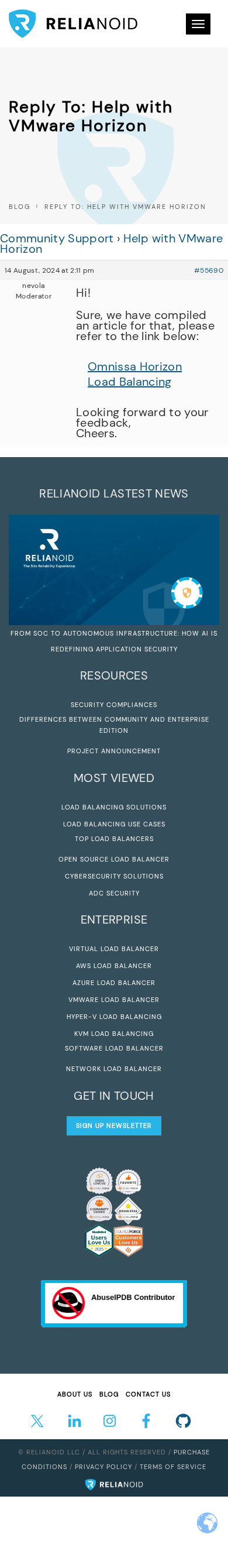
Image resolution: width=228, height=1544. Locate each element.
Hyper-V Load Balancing (114, 1017)
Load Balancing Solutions (114, 807)
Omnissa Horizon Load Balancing (135, 374)
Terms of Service (173, 1467)
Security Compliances (114, 705)
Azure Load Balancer (114, 983)
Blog (19, 207)
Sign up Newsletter (114, 1125)
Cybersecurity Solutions (114, 876)
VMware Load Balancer (114, 1000)
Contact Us (148, 1394)
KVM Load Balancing (114, 1034)
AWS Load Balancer (114, 966)
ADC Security (114, 893)
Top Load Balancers (114, 839)
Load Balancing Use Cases (114, 824)
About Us (74, 1394)
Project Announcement (114, 751)
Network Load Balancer (114, 1069)
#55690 (208, 270)
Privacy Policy (103, 1467)
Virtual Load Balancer (114, 949)
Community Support (57, 238)
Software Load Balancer (114, 1048)
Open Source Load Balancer (114, 859)
